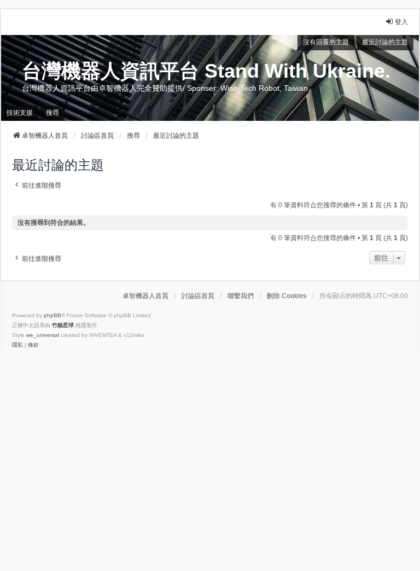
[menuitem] (17, 345)
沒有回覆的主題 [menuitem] (326, 42)
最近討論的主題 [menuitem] (385, 42)
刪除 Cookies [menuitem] (286, 296)
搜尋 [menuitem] (52, 112)
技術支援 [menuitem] (20, 112)
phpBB (52, 315)
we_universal (42, 335)
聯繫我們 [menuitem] (241, 296)
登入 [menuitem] (401, 22)
